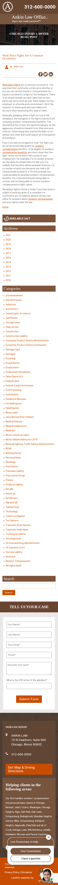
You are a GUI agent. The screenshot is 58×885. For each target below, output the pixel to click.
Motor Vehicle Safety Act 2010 (21, 439)
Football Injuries (14, 403)
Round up (10, 493)
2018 (8, 248)
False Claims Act (14, 376)
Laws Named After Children (20, 417)
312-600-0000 (40, 7)
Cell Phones (12, 318)
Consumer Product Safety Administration (27, 340)
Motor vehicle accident (17, 435)
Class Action (12, 327)
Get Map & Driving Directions (21, 769)
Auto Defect (12, 309)
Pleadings (11, 462)
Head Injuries (12, 408)
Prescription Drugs (15, 475)
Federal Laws (12, 381)
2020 (8, 239)
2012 (8, 271)
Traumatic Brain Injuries (18, 525)
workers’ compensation (40, 199)
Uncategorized (13, 538)
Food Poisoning (13, 390)
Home (5, 207)
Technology (12, 511)
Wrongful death (14, 565)
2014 (8, 262)
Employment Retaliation (18, 372)
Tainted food (12, 507)
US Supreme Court (15, 547)
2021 (8, 235)
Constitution (12, 331)
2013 (8, 266)
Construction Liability (17, 336)
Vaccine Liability (14, 552)
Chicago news (13, 322)
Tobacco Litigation (15, 516)
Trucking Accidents (16, 534)
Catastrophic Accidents (18, 313)
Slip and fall (11, 502)
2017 (8, 253)
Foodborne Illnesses (16, 399)
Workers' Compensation (18, 561)
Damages (11, 354)
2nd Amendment (14, 295)
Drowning (10, 358)
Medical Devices (14, 421)
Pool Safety (12, 466)
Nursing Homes (13, 453)
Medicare (10, 430)
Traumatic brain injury (17, 529)
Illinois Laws (12, 412)
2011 (8, 275)
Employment (12, 367)
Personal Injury (13, 457)
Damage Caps (13, 349)
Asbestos (11, 304)
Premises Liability (15, 471)
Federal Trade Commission (19, 385)
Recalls (9, 489)
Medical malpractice (16, 426)
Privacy (9, 480)
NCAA (8, 448)
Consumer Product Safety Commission (26, 345)
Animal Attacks (14, 300)
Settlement (12, 498)
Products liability (14, 484)
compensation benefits (14, 152)
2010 (8, 280)
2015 (8, 257)
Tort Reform (12, 520)
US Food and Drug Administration (23, 543)
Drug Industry (12, 363)
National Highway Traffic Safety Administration (30, 444)
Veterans (10, 556)
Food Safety (12, 394)
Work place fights (11, 85)
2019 (8, 244)
